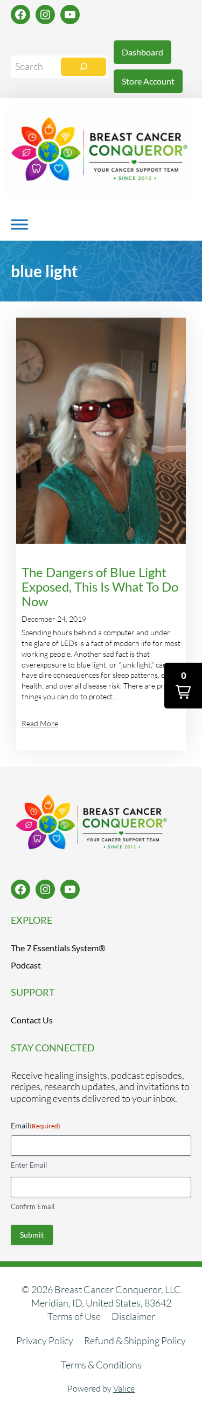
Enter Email (29, 1165)
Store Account (148, 81)
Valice (124, 1388)
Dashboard (142, 52)
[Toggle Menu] (19, 224)
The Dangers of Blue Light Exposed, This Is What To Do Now (100, 586)
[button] (183, 685)
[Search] (83, 67)
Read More (40, 723)
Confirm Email (32, 1206)
